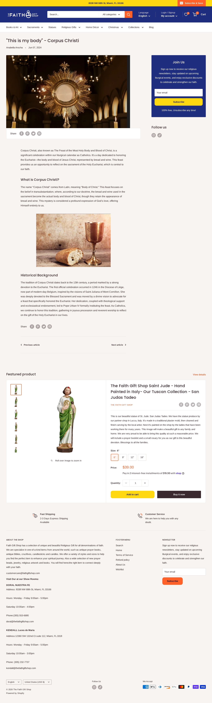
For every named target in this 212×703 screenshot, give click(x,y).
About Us (120, 564)
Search (119, 545)
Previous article (32, 345)
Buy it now (179, 494)
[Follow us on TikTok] (159, 135)
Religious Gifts (69, 27)
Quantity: (116, 483)
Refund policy (123, 559)
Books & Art (12, 27)
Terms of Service (124, 555)
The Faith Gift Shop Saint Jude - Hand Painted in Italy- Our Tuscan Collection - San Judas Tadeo (155, 391)
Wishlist (120, 569)
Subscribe (178, 102)
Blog (151, 27)
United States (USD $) (35, 682)
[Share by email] (39, 133)
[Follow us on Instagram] (153, 135)
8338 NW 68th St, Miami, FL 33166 (106, 3)
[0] (185, 14)
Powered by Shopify (15, 693)
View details (199, 374)
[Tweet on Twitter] (33, 133)
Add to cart (132, 494)
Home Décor (92, 27)
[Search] (128, 14)
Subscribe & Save (194, 3)
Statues (52, 27)
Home (119, 550)
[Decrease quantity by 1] (126, 483)
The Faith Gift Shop (122, 405)
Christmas (114, 27)
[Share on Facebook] (21, 133)
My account (168, 16)
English (11, 682)
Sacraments (33, 27)
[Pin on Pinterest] (27, 133)
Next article (117, 345)
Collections (134, 27)
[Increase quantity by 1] (145, 483)
